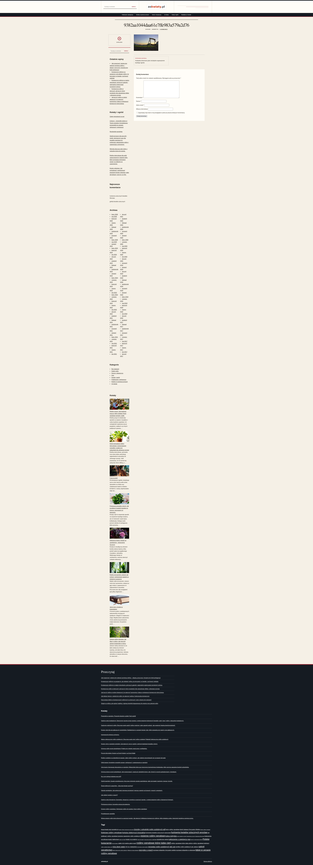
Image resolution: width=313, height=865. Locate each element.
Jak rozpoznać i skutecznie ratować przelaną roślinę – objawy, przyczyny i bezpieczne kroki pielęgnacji (130, 678)
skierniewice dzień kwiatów (142, 846)
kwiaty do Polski (122, 839)
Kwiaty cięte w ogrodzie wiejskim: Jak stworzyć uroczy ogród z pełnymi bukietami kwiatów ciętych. (129, 744)
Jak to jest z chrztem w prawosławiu (116, 608)
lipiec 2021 (115, 337)
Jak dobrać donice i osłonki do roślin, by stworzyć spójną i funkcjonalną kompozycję (125, 696)
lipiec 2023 (115, 278)
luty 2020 (124, 256)
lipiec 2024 (115, 248)
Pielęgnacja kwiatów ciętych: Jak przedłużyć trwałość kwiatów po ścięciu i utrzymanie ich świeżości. (119, 509)
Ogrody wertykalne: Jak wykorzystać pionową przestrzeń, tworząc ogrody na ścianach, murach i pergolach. (132, 790)
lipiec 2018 (125, 297)
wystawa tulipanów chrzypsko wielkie (164, 850)
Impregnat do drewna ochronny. (110, 734)
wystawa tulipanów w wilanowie (185, 850)
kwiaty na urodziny (131, 839)
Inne (113, 375)
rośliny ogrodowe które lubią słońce (182, 843)
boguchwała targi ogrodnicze (109, 829)
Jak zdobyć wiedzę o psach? (109, 795)
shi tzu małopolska (131, 847)
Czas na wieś (114, 478)
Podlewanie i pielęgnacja (127, 14)
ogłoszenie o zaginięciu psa (179, 839)
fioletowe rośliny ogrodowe (111, 832)
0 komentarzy (164, 29)
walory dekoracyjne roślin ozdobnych (120, 850)
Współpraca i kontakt (186, 14)
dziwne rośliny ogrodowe (205, 829)
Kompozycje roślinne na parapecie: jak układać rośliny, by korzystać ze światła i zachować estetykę (129, 681)
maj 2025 (114, 242)
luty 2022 (114, 309)
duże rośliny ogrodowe (172, 829)
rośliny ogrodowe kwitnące (201, 843)
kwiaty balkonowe (113, 839)
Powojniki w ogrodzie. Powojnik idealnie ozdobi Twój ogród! (118, 716)
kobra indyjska (171, 836)
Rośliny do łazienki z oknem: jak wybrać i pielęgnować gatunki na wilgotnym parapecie (119, 577)
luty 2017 (124, 352)
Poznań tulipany (115, 843)
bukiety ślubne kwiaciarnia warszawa (126, 829)
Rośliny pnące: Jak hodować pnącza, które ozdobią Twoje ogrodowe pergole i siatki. (118, 413)
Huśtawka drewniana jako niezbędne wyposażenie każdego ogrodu (150, 61)
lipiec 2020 (125, 240)
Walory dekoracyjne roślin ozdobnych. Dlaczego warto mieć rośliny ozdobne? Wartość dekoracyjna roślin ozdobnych (134, 739)
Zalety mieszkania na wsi (117, 116)
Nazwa (138, 101)
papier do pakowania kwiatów (196, 839)
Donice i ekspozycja (156, 14)
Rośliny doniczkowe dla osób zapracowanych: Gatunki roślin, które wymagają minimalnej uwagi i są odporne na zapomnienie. (119, 160)
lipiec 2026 (115, 214)
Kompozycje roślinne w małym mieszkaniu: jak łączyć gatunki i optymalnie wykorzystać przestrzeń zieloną (131, 685)
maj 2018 (124, 303)
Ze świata (166, 14)
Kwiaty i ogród (175, 14)
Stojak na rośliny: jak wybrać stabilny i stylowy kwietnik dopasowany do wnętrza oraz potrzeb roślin (129, 703)
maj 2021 (114, 343)
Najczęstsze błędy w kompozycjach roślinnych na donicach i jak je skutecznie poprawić (126, 700)
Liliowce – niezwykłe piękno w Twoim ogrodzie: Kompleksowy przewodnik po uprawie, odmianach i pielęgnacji (119, 124)
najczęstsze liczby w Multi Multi (150, 839)
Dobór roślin (115, 371)
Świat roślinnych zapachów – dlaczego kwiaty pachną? (117, 786)
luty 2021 (114, 354)
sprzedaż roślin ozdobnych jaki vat (161, 847)
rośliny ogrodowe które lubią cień (154, 843)
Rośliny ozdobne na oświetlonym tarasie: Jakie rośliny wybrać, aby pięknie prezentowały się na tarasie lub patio (133, 758)
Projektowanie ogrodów (108, 813)
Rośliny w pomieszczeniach (142, 14)
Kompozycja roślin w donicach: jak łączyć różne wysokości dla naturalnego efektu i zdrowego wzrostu (130, 689)
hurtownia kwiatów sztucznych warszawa (158, 832)
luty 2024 (114, 254)
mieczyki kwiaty (141, 839)
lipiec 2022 (115, 294)
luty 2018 (124, 314)
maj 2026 (114, 216)
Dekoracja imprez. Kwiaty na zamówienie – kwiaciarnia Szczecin (118, 542)
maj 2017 (124, 341)
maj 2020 (124, 246)
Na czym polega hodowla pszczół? (111, 776)
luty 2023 (114, 292)
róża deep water (119, 847)
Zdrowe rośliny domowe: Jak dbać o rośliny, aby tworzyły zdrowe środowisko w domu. (118, 641)
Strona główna (208, 861)
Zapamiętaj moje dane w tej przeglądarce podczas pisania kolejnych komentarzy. (161, 112)
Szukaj (134, 6)
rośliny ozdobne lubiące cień (106, 846)
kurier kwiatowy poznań (181, 836)
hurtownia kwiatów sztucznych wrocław (189, 832)
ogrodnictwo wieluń (162, 839)
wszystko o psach (146, 850)
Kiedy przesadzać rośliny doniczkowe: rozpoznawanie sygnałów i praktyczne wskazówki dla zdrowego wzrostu (119, 447)
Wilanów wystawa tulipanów (133, 850)
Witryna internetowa (142, 109)
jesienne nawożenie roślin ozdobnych (129, 836)
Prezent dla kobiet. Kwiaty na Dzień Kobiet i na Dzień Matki (118, 753)
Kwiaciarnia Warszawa (199, 836)
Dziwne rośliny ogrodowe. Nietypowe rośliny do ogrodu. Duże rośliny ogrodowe (124, 809)
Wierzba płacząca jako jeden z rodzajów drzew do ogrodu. (118, 150)
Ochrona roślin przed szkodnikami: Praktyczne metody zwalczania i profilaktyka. (124, 748)
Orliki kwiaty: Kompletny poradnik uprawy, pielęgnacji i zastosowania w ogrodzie (124, 762)
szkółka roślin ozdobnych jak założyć (186, 847)
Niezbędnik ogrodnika (116, 131)
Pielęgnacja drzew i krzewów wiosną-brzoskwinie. (115, 804)
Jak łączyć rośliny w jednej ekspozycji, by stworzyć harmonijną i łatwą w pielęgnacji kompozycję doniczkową (132, 692)
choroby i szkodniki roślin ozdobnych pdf (149, 829)
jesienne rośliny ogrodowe (153, 836)
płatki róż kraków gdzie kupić (127, 843)
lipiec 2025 (115, 240)
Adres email (140, 105)
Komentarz (139, 97)
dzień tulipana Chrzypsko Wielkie (190, 829)
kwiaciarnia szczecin (191, 836)
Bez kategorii (115, 369)
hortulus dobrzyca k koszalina (133, 832)
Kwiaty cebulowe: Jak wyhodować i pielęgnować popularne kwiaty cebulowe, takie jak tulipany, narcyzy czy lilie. (119, 171)
